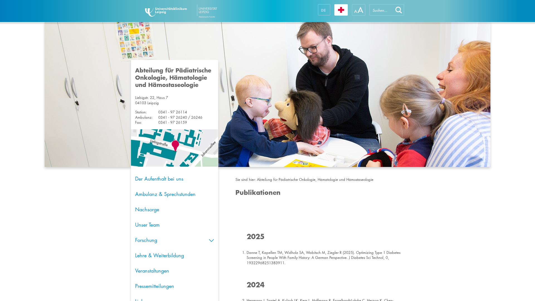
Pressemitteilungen (154, 286)
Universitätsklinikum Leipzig (197, 11)
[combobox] (381, 10)
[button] (398, 10)
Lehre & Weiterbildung (159, 255)
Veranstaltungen (152, 270)
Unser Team (147, 224)
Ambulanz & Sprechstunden (165, 194)
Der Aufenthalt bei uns (159, 178)
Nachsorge (147, 209)
